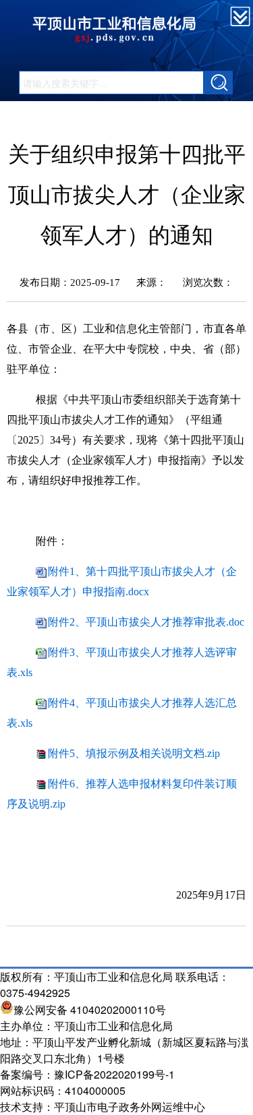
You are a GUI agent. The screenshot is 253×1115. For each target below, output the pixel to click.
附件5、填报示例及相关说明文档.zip (134, 753)
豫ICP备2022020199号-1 (114, 1074)
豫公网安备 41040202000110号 (89, 1009)
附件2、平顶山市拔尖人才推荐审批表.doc (146, 622)
